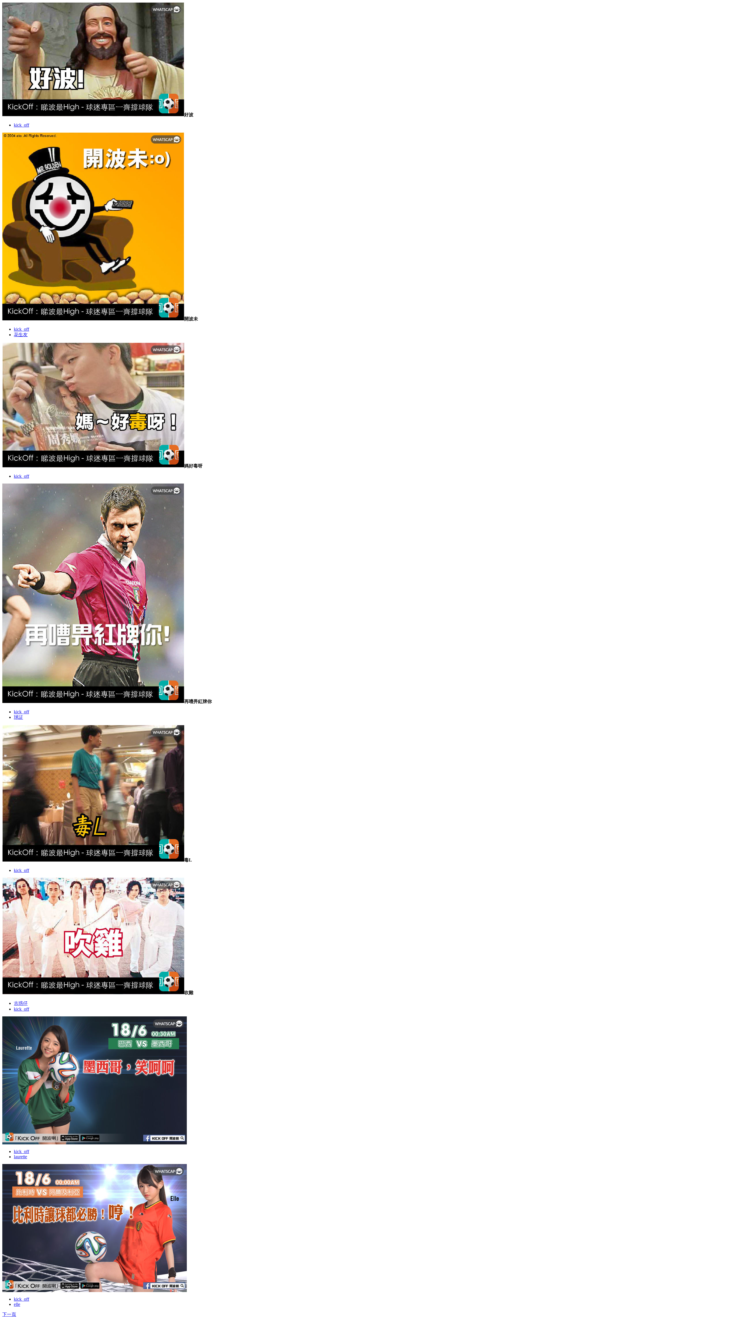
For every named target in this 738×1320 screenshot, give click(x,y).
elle (17, 1304)
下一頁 (9, 1314)
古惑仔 (21, 1003)
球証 (18, 717)
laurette (20, 1156)
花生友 (21, 334)
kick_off (21, 125)
